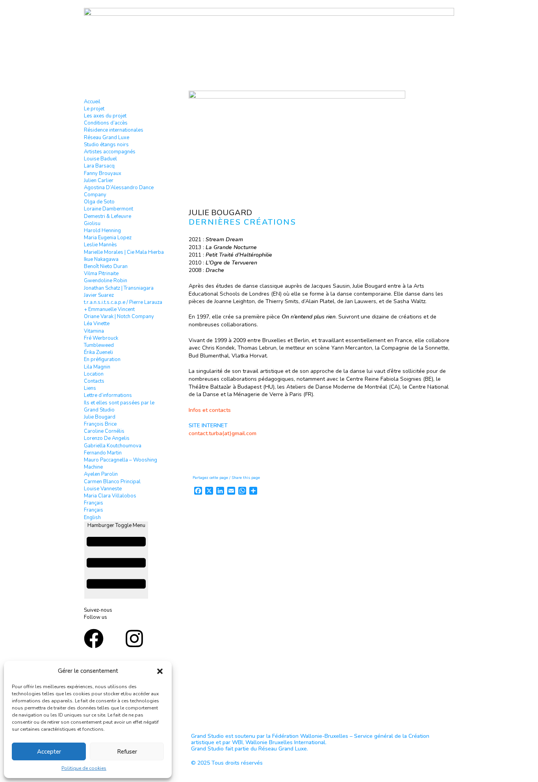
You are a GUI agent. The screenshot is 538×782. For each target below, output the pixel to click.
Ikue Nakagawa (101, 259)
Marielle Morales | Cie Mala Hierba (124, 252)
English (92, 517)
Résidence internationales (113, 130)
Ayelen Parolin (101, 474)
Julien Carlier (98, 180)
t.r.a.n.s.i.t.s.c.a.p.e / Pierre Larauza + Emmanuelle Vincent (123, 306)
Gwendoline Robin (105, 280)
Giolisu (92, 223)
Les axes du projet (105, 115)
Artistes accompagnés (109, 151)
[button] (160, 671)
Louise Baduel (100, 158)
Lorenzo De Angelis (107, 438)
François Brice (100, 424)
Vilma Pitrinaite (101, 273)
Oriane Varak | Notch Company (119, 316)
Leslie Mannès (100, 244)
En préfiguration (102, 359)
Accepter (49, 752)
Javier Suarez (99, 295)
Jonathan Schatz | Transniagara (119, 288)
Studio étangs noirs (106, 144)
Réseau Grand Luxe (106, 137)
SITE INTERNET (208, 425)
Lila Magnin (97, 367)
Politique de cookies (83, 768)
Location (94, 374)
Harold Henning (102, 230)
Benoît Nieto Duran (106, 266)
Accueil (92, 101)
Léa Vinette (96, 323)
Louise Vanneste (103, 488)
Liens (90, 388)
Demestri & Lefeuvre (107, 216)
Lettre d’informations (108, 395)
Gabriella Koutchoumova (112, 445)
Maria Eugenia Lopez (108, 237)
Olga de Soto (99, 201)
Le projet (94, 108)
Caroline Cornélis (104, 431)
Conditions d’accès (106, 123)
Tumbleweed (99, 345)
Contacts (94, 381)
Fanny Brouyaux (102, 173)
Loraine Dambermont (108, 208)
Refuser (127, 752)
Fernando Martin (103, 452)
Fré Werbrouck (101, 338)
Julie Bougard (99, 417)
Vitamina (94, 331)
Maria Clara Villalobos (110, 495)
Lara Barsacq (99, 165)
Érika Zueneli (98, 352)
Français (93, 502)
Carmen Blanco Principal (112, 481)
